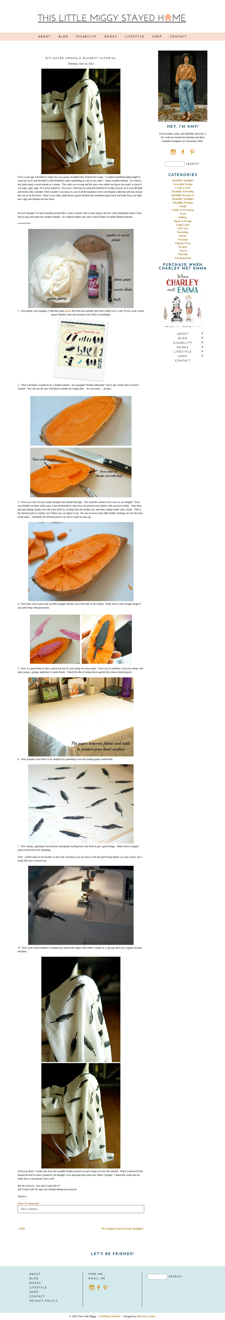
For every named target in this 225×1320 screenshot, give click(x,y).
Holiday (182, 217)
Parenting (182, 232)
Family (183, 206)
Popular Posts (183, 243)
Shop (34, 1292)
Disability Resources (182, 195)
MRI (22, 1228)
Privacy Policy (43, 1301)
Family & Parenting (183, 209)
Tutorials (183, 254)
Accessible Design (183, 184)
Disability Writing (183, 202)
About (44, 36)
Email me (96, 1278)
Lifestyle (134, 36)
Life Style (183, 228)
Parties (183, 235)
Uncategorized (183, 258)
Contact (178, 36)
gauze (68, 310)
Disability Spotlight (182, 180)
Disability (86, 36)
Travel (182, 250)
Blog (63, 36)
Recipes (183, 246)
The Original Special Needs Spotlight (121, 1228)
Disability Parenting (183, 191)
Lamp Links (183, 224)
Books (35, 1283)
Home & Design (183, 221)
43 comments (28, 1203)
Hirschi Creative (146, 1316)
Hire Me (95, 1274)
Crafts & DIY (183, 187)
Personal (183, 239)
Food (183, 213)
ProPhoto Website (110, 1316)
